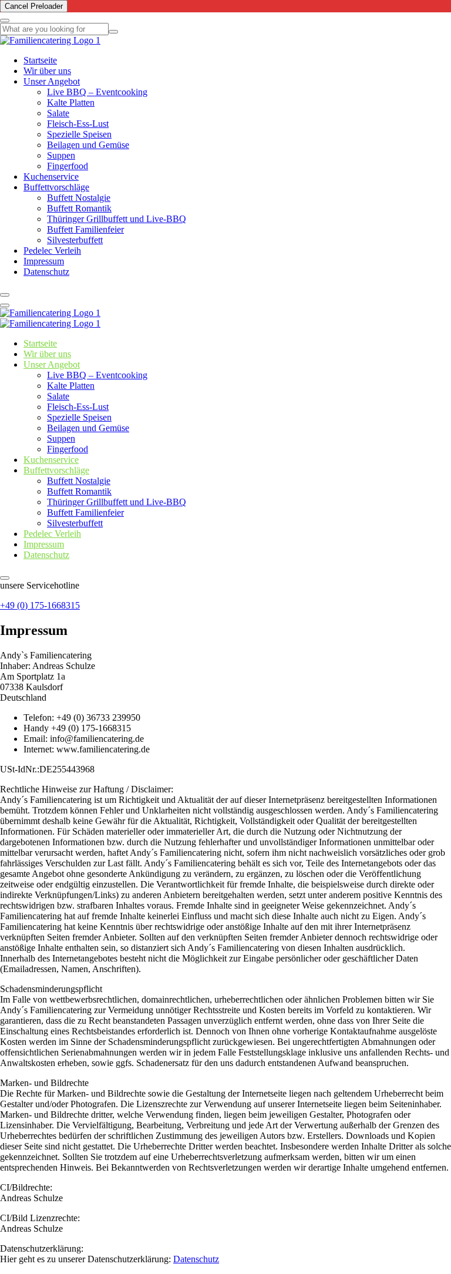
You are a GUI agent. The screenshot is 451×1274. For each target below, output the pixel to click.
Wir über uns (47, 71)
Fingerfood (67, 166)
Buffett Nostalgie (78, 198)
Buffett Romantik (79, 208)
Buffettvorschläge (56, 187)
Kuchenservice (51, 176)
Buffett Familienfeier (85, 229)
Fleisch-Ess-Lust (78, 124)
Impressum (43, 261)
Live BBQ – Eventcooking (97, 92)
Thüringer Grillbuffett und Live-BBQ (116, 219)
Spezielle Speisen (79, 134)
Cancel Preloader (34, 6)
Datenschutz (46, 272)
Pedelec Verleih (52, 251)
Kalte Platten (71, 102)
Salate (58, 113)
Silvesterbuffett (75, 240)
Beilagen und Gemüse (88, 145)
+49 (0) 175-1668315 (40, 605)
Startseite (40, 60)
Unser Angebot (51, 81)
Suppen (61, 155)
